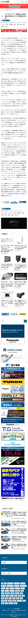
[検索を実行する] (25, 321)
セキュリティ (23, 585)
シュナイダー (5, 22)
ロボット (12, 590)
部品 (6, 603)
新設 (18, 24)
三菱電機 (17, 590)
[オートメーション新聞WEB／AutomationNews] (5, 2)
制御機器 (11, 24)
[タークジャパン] (22, 314)
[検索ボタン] (22, 2)
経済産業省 (4, 600)
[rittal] (12, 378)
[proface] (5, 315)
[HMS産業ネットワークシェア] (12, 362)
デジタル (3, 24)
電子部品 (11, 603)
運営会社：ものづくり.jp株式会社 (8, 610)
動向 (21, 593)
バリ (3, 590)
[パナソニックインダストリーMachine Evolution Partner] (12, 425)
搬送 (23, 595)
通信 (3, 603)
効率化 (17, 593)
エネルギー (16, 583)
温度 (24, 24)
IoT (5, 583)
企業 (3, 593)
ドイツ (22, 588)
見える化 (6, 26)
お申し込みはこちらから (14, 6)
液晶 (10, 598)
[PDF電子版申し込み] (14, 32)
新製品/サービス (6, 20)
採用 (16, 595)
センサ (15, 22)
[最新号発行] (12, 500)
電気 (16, 603)
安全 (7, 595)
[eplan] (12, 456)
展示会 (11, 595)
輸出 (24, 600)
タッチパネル (23, 22)
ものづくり (10, 583)
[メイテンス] (12, 417)
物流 (21, 598)
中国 (7, 24)
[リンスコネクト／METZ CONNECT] (12, 464)
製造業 (14, 600)
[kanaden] (22, 203)
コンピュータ (10, 585)
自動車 (9, 600)
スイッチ (11, 22)
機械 (21, 24)
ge (2, 583)
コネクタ (3, 585)
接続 (15, 24)
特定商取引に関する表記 (21, 610)
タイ (19, 22)
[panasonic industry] (12, 343)
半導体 (3, 595)
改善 (3, 598)
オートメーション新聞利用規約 (14, 608)
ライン (6, 590)
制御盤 (12, 593)
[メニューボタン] (26, 2)
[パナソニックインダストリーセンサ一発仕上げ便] (5, 203)
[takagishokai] (12, 400)
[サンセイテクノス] (12, 448)
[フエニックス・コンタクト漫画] (14, 315)
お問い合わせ (14, 612)
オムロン (23, 583)
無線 (2, 26)
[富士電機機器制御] (14, 203)
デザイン (12, 588)
